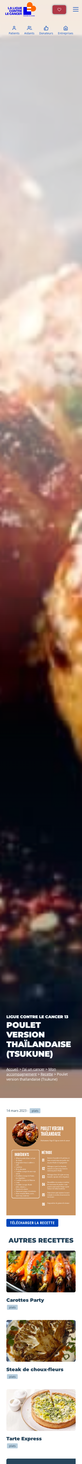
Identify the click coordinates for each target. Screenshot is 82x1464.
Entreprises (65, 33)
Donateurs (46, 33)
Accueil (12, 1069)
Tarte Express (24, 1439)
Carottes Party (25, 1300)
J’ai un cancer (33, 1069)
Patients (14, 33)
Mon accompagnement (31, 1072)
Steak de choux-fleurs (34, 1369)
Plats (12, 1307)
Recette (47, 1074)
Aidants (29, 33)
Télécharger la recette (32, 1223)
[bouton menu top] (75, 9)
